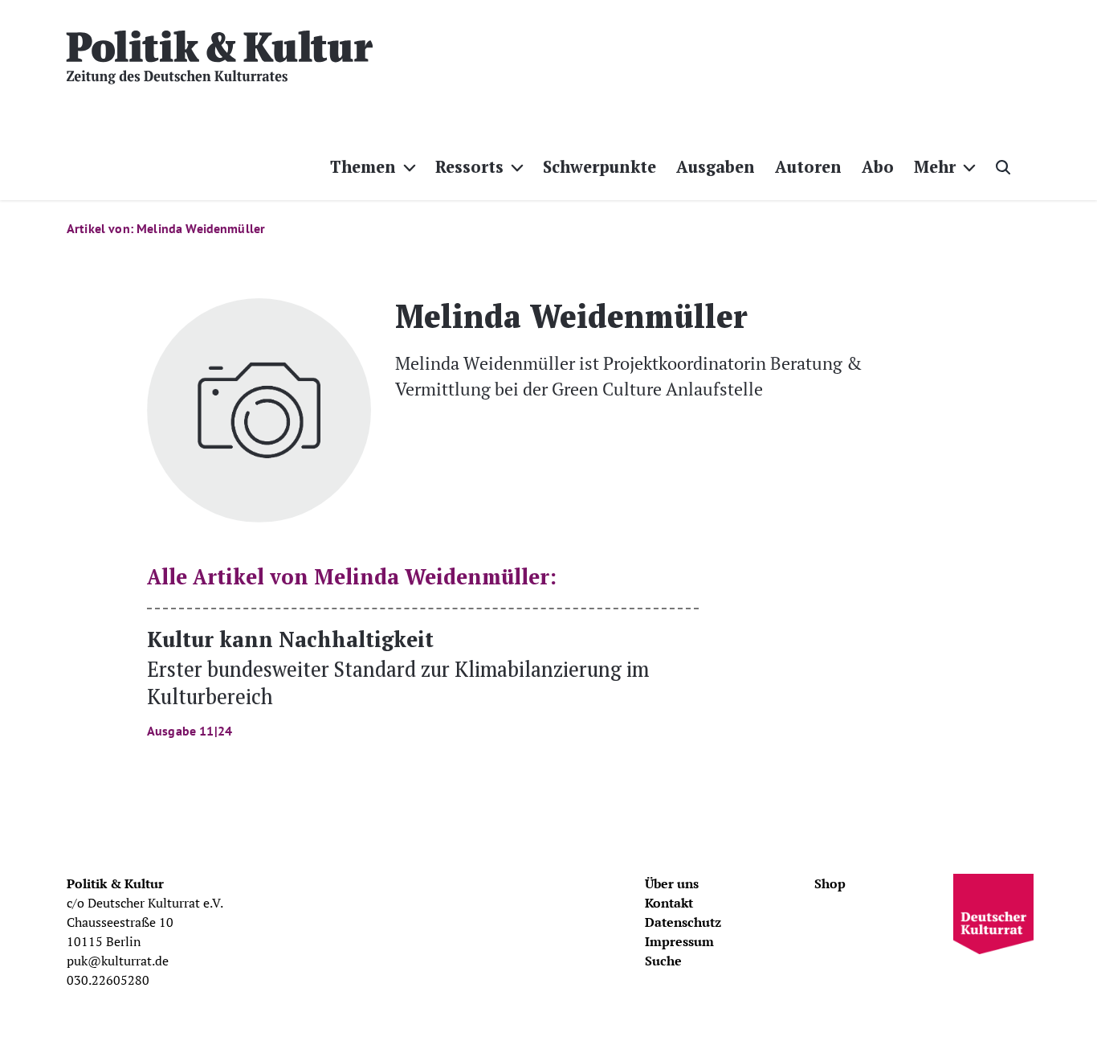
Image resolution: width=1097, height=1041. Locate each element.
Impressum (679, 941)
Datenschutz (683, 922)
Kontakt (669, 903)
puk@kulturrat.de (118, 960)
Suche (663, 960)
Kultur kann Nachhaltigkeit (398, 681)
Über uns (672, 883)
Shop (830, 883)
